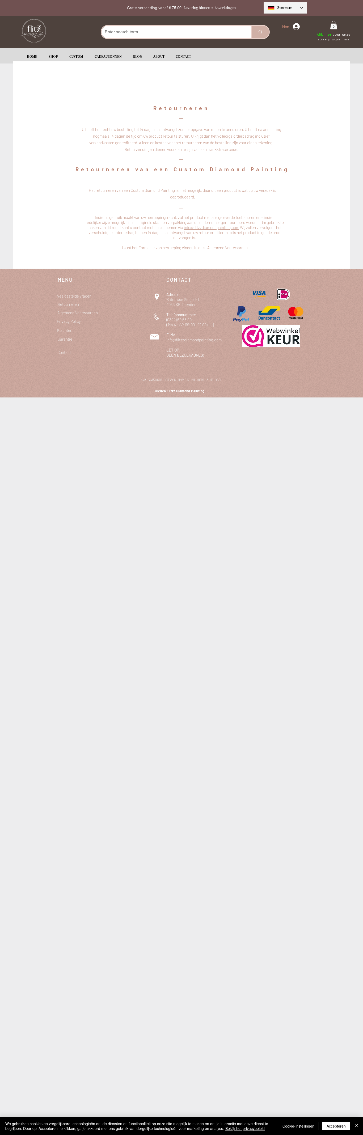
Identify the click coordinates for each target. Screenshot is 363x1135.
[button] (333, 25)
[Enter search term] (260, 32)
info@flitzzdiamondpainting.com (194, 339)
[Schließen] (356, 1126)
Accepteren (336, 1126)
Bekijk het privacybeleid (245, 1128)
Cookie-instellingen (298, 1126)
